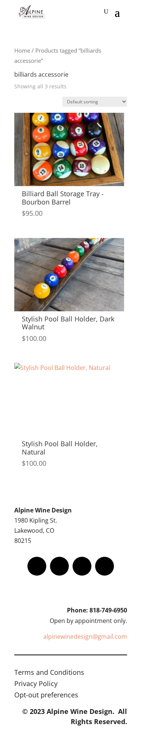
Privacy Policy (36, 684)
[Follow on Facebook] (37, 566)
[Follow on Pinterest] (104, 566)
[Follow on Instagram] (82, 566)
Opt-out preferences (46, 695)
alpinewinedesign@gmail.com (85, 636)
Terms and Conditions (49, 673)
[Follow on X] (59, 566)
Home (22, 50)
